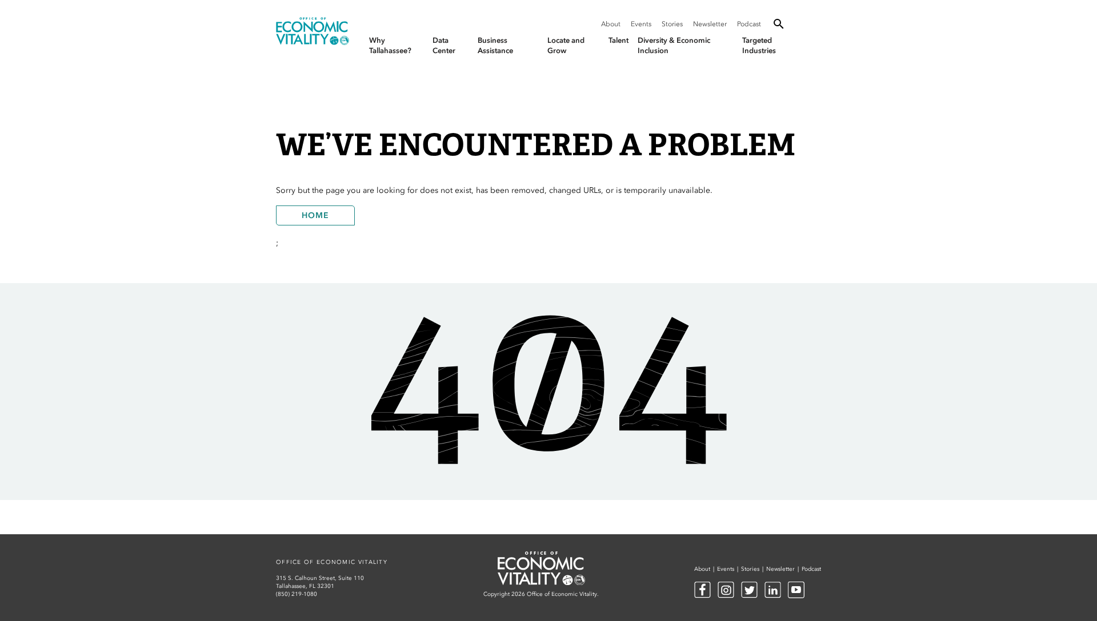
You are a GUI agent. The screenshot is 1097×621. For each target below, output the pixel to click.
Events (641, 24)
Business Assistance (495, 45)
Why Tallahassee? (390, 45)
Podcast (749, 24)
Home (315, 215)
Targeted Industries (759, 45)
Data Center (444, 45)
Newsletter (710, 24)
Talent (618, 40)
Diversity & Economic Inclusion (674, 45)
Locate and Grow (565, 45)
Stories (672, 24)
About (610, 24)
